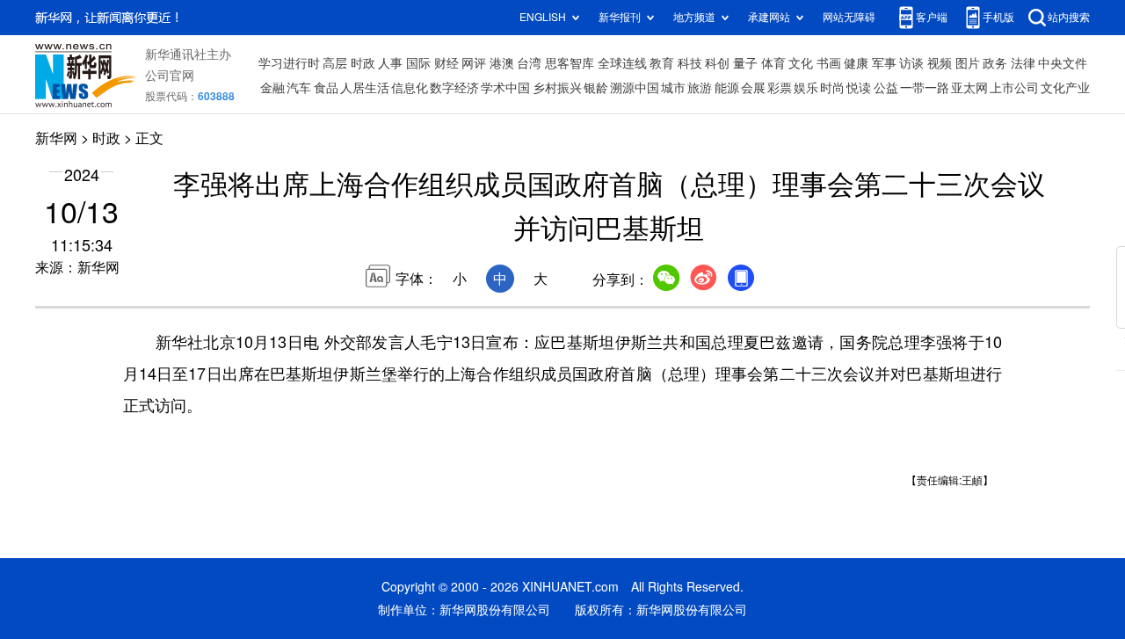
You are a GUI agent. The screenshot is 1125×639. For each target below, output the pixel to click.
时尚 (832, 88)
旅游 (699, 88)
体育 (773, 63)
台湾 (529, 63)
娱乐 (806, 88)
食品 (326, 88)
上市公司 (1014, 88)
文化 (800, 63)
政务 (995, 63)
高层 (335, 63)
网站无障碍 (849, 17)
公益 (886, 88)
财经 (446, 63)
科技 (690, 63)
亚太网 (969, 88)
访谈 (911, 63)
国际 (418, 63)
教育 (662, 63)
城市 (673, 88)
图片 (967, 63)
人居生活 (364, 88)
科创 (717, 63)
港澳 (502, 63)
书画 (829, 63)
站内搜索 (1069, 17)
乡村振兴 (557, 88)
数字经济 (454, 88)
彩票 (779, 88)
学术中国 (505, 88)
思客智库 (569, 63)
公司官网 (169, 75)
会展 (753, 88)
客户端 (931, 17)
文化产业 (1065, 88)
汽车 (299, 88)
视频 (939, 63)
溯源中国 (634, 88)
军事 (884, 63)
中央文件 (1062, 63)
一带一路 (924, 88)
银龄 (596, 88)
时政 (363, 63)
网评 (473, 63)
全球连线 (622, 63)
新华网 (56, 138)
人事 (390, 63)
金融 (272, 88)
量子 (745, 63)
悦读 (858, 88)
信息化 (409, 88)
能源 (727, 88)
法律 (1023, 63)
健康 (856, 63)
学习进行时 (289, 63)
